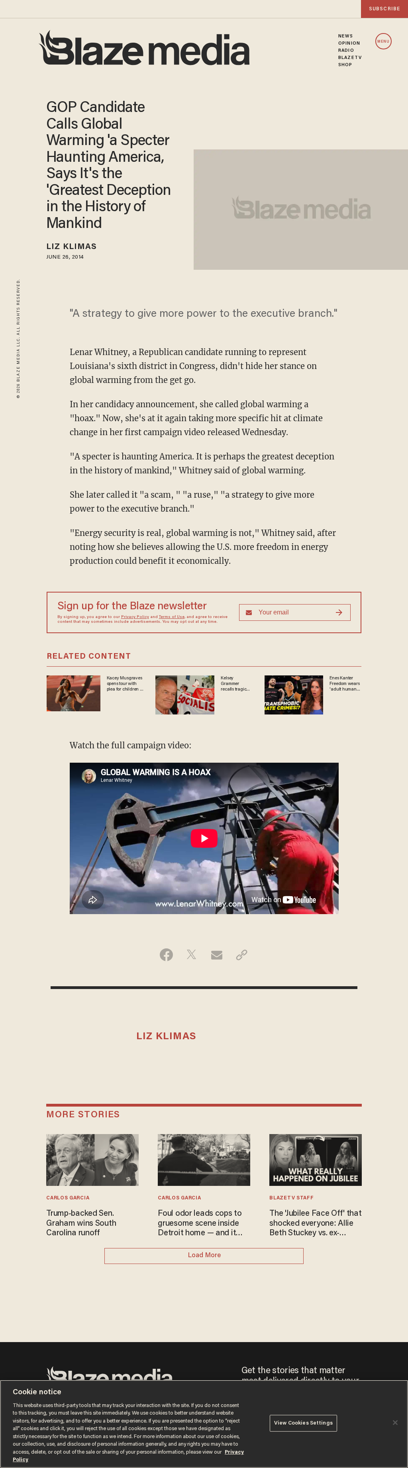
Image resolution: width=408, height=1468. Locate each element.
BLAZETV (350, 57)
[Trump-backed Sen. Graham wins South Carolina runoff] (92, 1159)
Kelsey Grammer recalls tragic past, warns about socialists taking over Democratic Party (236, 684)
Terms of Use (171, 617)
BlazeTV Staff (291, 1198)
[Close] (395, 1422)
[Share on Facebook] (166, 954)
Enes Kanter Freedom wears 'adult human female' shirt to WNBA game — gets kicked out (344, 684)
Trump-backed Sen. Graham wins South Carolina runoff (81, 1223)
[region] (204, 1424)
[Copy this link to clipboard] (241, 954)
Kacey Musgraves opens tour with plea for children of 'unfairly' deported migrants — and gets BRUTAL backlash (125, 684)
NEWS (345, 36)
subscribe (384, 9)
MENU (383, 41)
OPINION (349, 43)
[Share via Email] (216, 954)
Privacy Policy (135, 617)
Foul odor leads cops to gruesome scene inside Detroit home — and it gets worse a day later (199, 1224)
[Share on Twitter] (191, 954)
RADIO (346, 50)
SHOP (345, 65)
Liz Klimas (71, 247)
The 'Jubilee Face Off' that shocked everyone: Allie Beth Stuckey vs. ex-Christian (315, 1224)
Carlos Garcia (67, 1198)
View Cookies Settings (303, 1423)
